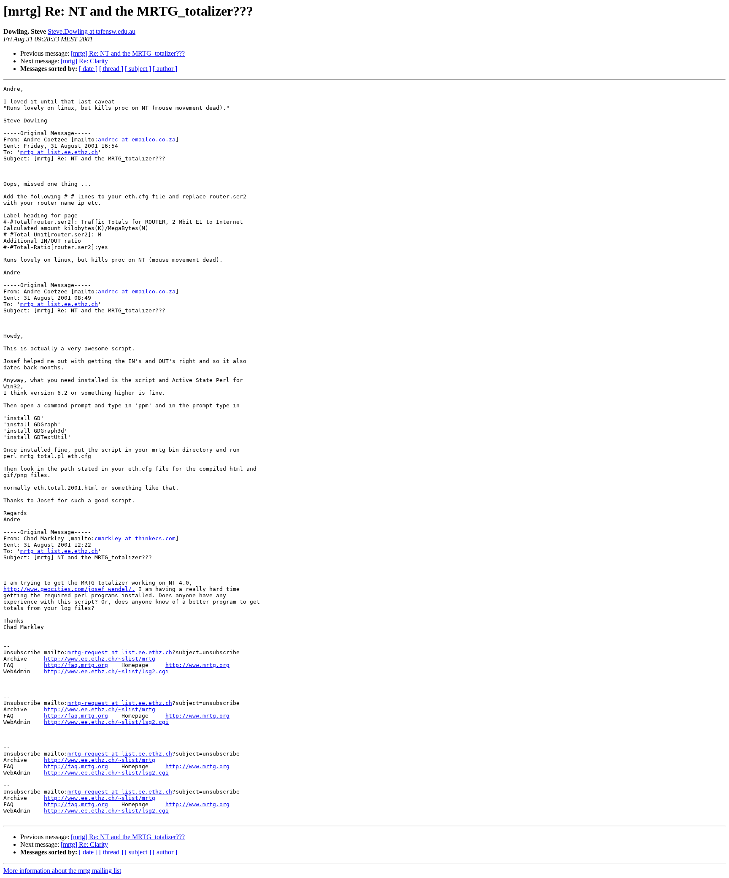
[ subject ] (138, 68)
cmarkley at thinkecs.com (135, 538)
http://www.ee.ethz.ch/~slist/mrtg (99, 659)
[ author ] (165, 68)
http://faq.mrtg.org (76, 665)
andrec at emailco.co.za (137, 139)
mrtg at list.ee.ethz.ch (59, 152)
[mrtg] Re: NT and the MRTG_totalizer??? (128, 53)
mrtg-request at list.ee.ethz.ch (120, 652)
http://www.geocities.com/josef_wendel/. (69, 589)
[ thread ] (111, 68)
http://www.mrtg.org (197, 665)
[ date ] (88, 68)
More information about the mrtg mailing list (62, 870)
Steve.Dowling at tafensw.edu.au (91, 31)
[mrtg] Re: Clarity (84, 61)
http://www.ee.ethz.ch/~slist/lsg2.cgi (106, 671)
